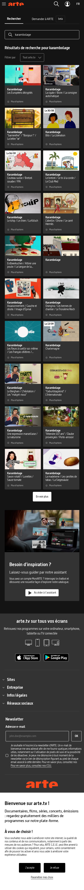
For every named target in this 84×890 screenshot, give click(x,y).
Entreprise (15, 687)
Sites (11, 679)
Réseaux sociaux (20, 703)
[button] (56, 4)
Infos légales (17, 695)
